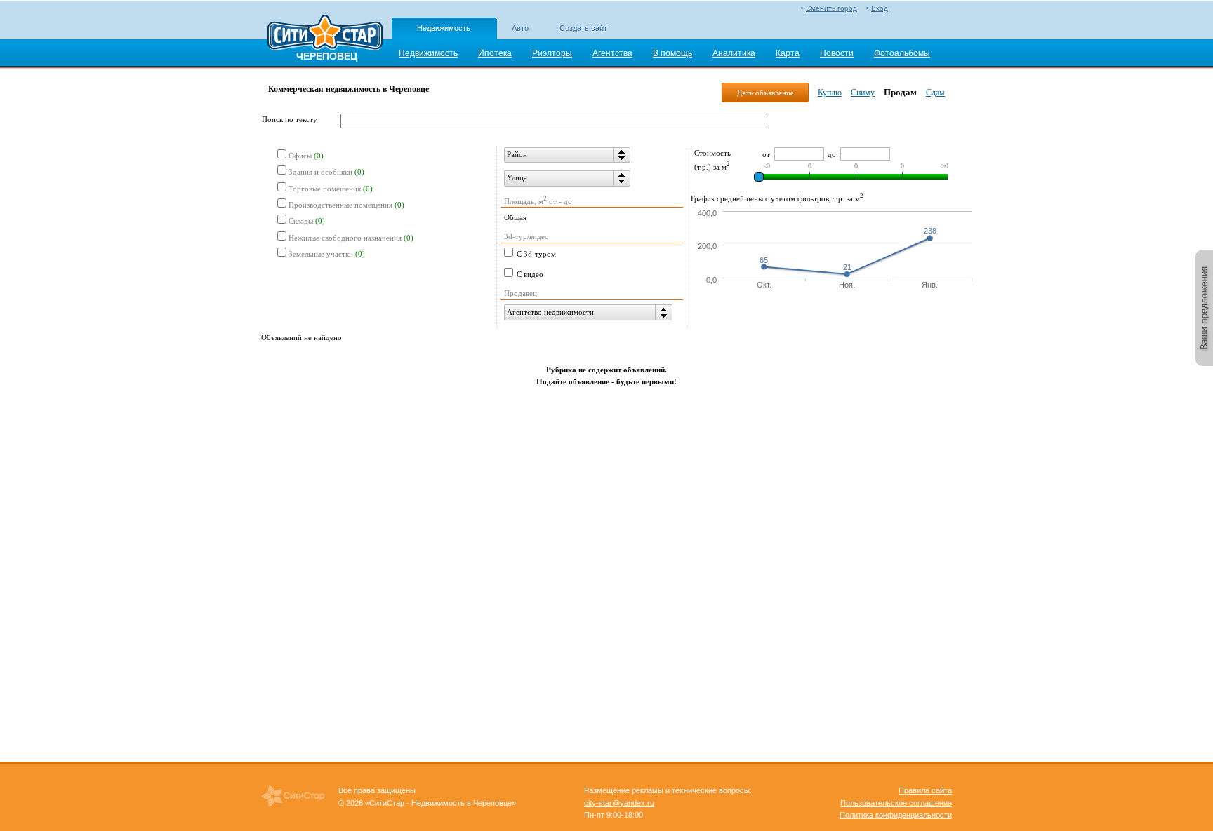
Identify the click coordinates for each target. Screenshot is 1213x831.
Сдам (935, 92)
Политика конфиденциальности (896, 815)
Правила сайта (925, 790)
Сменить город (831, 8)
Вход (879, 8)
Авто (520, 28)
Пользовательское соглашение (896, 803)
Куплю (830, 92)
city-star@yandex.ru (619, 803)
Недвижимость (443, 28)
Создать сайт (583, 28)
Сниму (863, 92)
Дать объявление (765, 92)
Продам (900, 92)
